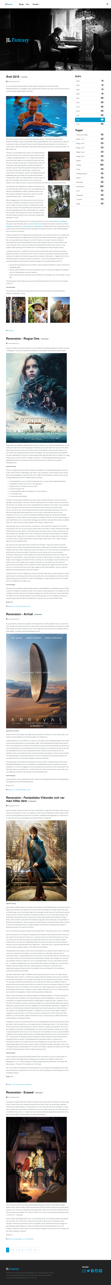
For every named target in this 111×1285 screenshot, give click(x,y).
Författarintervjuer (89, 174)
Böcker (89, 161)
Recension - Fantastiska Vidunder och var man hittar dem (35, 799)
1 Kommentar (24, 77)
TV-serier (89, 199)
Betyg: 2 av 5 (11, 606)
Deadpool (9, 226)
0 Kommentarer (32, 801)
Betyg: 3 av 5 (89, 148)
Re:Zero (36, 224)
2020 (89, 102)
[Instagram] (97, 1272)
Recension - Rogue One (22, 338)
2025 (89, 85)
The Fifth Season (26, 226)
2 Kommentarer (45, 339)
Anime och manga (13, 1239)
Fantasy (18, 1084)
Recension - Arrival (19, 614)
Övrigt (89, 204)
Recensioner (23, 606)
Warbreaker (38, 226)
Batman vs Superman (60, 221)
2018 (89, 111)
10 (34, 1250)
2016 (89, 120)
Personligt (10, 330)
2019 (89, 107)
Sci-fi (29, 606)
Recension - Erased (19, 1092)
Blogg (21, 4)
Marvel (89, 178)
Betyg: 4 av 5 (89, 152)
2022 (89, 94)
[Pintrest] (101, 1272)
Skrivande (89, 195)
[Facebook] (93, 1272)
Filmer (17, 606)
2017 (89, 115)
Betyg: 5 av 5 (11, 790)
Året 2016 (12, 76)
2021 (89, 98)
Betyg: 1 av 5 (11, 1084)
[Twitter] (89, 1272)
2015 (89, 124)
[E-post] (84, 1272)
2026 (89, 81)
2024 (89, 89)
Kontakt (36, 4)
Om (27, 4)
